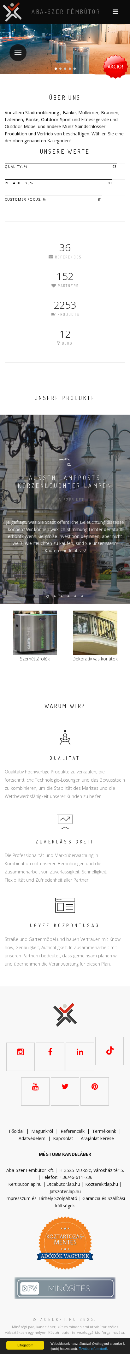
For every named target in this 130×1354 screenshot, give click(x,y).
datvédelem (33, 1138)
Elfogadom (25, 1345)
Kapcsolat (63, 1138)
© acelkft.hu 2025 (63, 1319)
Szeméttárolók (16, 659)
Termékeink (104, 1131)
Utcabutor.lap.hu (63, 1184)
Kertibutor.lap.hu (25, 1184)
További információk (93, 1348)
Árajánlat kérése (97, 1138)
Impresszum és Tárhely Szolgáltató (41, 1198)
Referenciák (73, 1131)
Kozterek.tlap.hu (101, 1184)
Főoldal (16, 1131)
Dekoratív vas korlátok (76, 659)
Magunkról (42, 1131)
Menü (18, 52)
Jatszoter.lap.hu (65, 1191)
